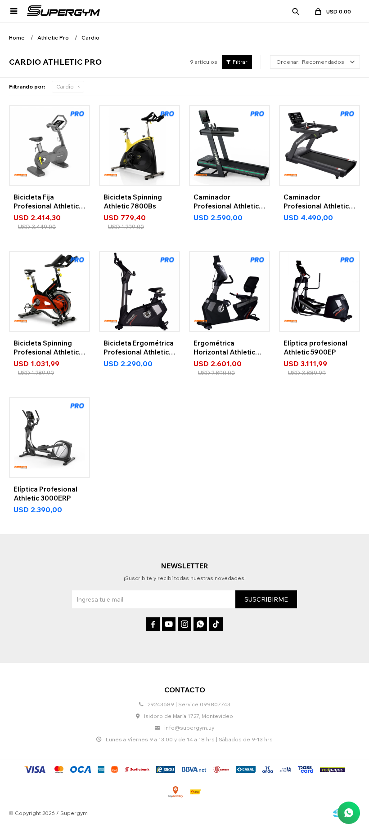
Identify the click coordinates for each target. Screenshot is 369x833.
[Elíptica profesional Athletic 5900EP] (319, 291)
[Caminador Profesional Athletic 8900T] (319, 145)
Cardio (65, 86)
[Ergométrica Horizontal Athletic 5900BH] (229, 291)
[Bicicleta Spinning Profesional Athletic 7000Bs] (49, 291)
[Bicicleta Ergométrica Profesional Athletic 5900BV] (139, 291)
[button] (295, 11)
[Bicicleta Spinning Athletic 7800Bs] (139, 145)
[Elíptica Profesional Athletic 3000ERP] (49, 437)
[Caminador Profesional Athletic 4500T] (229, 145)
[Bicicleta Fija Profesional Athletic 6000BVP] (49, 145)
